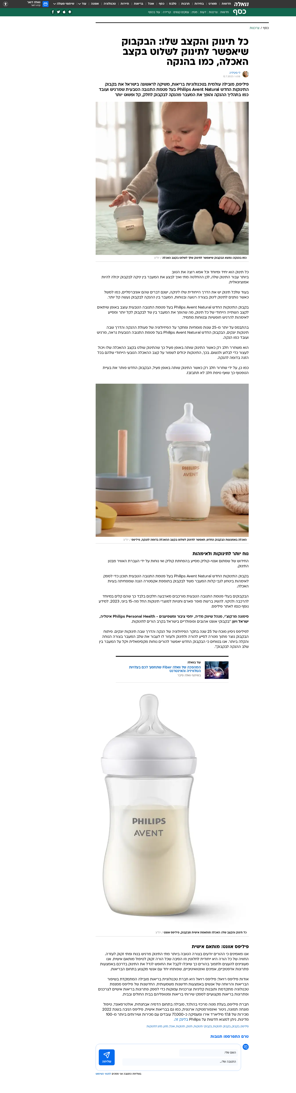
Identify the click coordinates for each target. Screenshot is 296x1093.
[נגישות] (5, 4)
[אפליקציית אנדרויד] (69, 12)
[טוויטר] (58, 12)
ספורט (213, 3)
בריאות (138, 3)
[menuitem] (224, 4)
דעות (203, 12)
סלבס (172, 3)
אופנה (95, 3)
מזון (166, 1026)
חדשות (226, 3)
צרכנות (213, 12)
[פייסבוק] (52, 12)
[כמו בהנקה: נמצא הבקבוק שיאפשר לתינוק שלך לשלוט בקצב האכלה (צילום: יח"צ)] (172, 182)
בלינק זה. (181, 1020)
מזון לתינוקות (154, 1026)
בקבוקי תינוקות (203, 1026)
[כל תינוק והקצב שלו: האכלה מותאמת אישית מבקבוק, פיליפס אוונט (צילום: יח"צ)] (172, 813)
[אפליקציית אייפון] (64, 12)
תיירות (125, 3)
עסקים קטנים (181, 12)
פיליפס (245, 1026)
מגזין (194, 12)
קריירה (167, 12)
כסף (161, 3)
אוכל (151, 3)
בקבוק (235, 1026)
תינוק (189, 1026)
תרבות (185, 3)
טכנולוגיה (110, 3)
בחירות (199, 3)
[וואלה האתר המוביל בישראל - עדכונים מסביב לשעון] (241, 4)
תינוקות (180, 1026)
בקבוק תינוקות (222, 1026)
